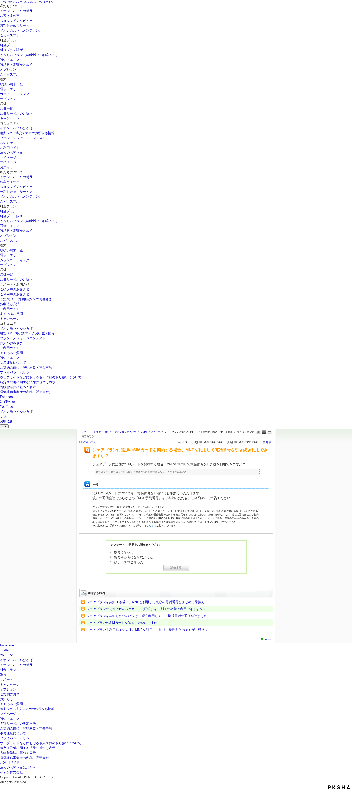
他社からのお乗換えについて (121, 432)
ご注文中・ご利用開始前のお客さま (26, 299)
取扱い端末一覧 (11, 84)
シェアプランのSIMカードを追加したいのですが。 (123, 622)
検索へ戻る (89, 441)
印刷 (268, 442)
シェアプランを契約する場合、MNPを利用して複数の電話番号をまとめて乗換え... (146, 602)
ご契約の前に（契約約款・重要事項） (27, 367)
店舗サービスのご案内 (16, 113)
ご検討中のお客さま (14, 289)
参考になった (123, 552)
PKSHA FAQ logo (339, 787)
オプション (8, 69)
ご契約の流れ (10, 694)
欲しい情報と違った (128, 562)
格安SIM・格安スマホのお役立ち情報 (27, 133)
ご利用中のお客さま (14, 294)
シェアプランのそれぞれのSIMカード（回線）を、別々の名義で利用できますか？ (146, 609)
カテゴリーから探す (90, 432)
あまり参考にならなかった (133, 557)
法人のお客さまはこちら (18, 767)
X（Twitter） (9, 401)
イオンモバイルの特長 (16, 11)
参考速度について (13, 362)
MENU (4, 426)
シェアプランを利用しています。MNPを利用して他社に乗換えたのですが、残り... (146, 629)
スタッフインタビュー (16, 20)
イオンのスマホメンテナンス (21, 30)
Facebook (7, 397)
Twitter (5, 650)
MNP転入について (150, 432)
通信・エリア (10, 59)
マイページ (8, 157)
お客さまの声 (10, 16)
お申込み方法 (10, 304)
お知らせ (6, 143)
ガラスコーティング (14, 94)
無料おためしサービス (16, 25)
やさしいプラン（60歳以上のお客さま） (29, 55)
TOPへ (268, 639)
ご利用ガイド (10, 147)
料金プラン (8, 45)
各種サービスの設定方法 (18, 723)
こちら (150, 525)
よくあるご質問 (11, 313)
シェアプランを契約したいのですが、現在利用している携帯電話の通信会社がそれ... (147, 616)
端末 (3, 674)
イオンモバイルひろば (16, 128)
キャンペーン (10, 118)
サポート (6, 679)
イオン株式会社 (11, 772)
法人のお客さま (11, 152)
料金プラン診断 (11, 50)
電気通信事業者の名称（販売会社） (26, 392)
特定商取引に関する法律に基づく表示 (27, 382)
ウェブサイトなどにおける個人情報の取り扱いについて (40, 377)
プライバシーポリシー (16, 372)
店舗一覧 (6, 108)
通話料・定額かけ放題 (16, 64)
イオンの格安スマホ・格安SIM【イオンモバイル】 (28, 1)
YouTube (6, 406)
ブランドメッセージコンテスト (23, 138)
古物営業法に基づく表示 (18, 387)
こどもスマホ (10, 35)
